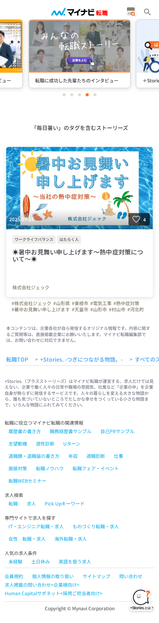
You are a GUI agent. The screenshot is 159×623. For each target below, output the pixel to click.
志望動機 (17, 443)
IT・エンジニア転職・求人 (36, 526)
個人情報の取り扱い (53, 576)
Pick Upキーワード (65, 503)
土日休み (40, 561)
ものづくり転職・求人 (96, 526)
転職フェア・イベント (96, 468)
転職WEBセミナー (27, 480)
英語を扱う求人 (75, 561)
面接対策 (17, 468)
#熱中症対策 (126, 303)
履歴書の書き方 (24, 431)
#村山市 (117, 309)
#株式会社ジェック (31, 303)
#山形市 (98, 309)
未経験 (15, 561)
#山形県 (61, 303)
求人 (31, 503)
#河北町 (135, 309)
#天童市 (80, 309)
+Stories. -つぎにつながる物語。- (81, 359)
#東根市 (80, 303)
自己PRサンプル (117, 431)
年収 (73, 455)
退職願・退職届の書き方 (33, 455)
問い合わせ (130, 576)
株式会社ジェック (30, 287)
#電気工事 (101, 303)
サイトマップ (96, 576)
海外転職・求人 (70, 538)
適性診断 (45, 443)
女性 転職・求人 (27, 538)
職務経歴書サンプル (70, 431)
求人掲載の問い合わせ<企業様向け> (42, 584)
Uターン (71, 443)
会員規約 (14, 576)
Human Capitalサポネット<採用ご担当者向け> (54, 593)
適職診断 (95, 455)
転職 (13, 503)
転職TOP (17, 359)
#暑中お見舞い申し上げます (41, 309)
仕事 (118, 455)
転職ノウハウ (50, 468)
